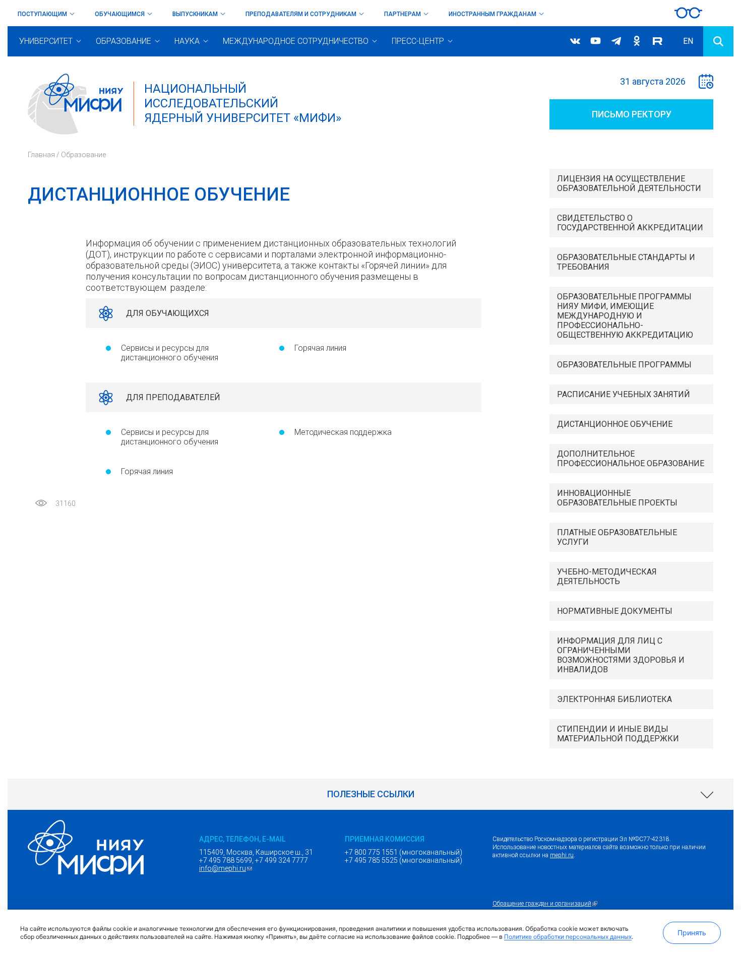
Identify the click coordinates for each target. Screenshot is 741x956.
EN (688, 41)
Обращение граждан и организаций (546, 903)
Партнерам (402, 14)
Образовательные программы (624, 364)
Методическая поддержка (343, 432)
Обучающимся (120, 14)
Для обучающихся (167, 313)
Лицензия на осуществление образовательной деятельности (629, 183)
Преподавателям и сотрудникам (300, 14)
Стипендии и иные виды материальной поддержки (618, 733)
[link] (370, 794)
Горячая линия (320, 348)
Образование (123, 41)
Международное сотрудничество (295, 41)
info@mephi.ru (227, 868)
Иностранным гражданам (492, 14)
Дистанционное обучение (614, 424)
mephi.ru (562, 855)
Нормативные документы (614, 611)
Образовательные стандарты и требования (626, 262)
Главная (41, 155)
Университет (46, 41)
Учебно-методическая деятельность (607, 576)
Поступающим (42, 14)
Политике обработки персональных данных (568, 936)
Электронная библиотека (614, 699)
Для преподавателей (173, 397)
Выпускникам (195, 14)
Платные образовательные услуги (617, 537)
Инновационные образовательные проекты (617, 497)
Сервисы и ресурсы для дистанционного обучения (169, 352)
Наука (187, 41)
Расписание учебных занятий (623, 394)
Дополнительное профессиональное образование (630, 458)
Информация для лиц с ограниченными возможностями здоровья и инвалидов (621, 655)
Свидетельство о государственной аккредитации (630, 222)
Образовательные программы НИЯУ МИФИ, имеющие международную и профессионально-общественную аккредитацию (625, 316)
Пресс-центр (418, 41)
